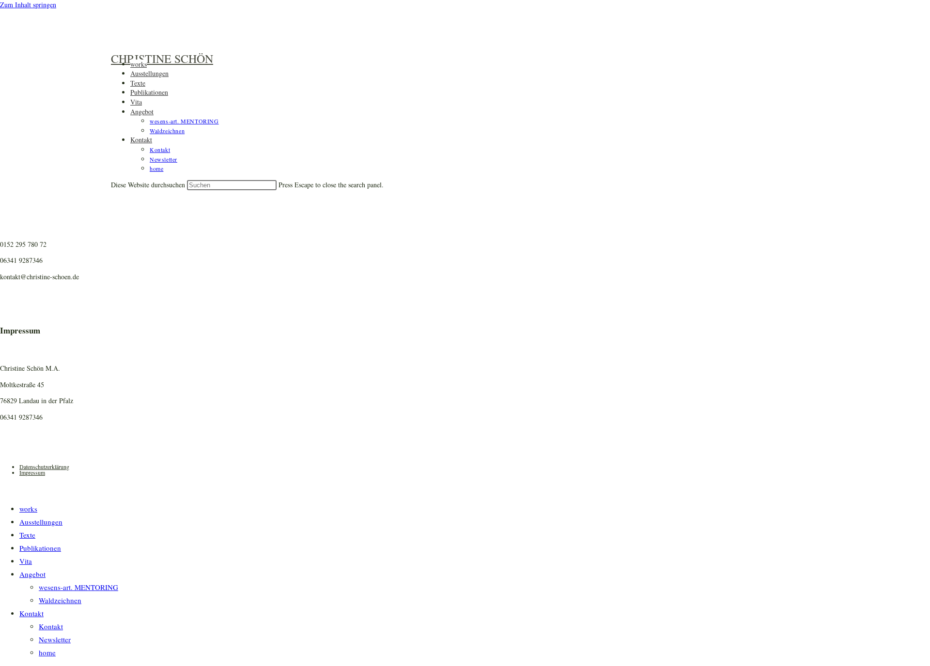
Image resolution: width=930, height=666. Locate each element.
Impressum (32, 472)
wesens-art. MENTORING (78, 587)
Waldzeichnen (60, 600)
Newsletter (55, 639)
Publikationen (40, 548)
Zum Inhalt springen (28, 4)
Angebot (32, 574)
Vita (25, 561)
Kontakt (31, 613)
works (28, 509)
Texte (27, 535)
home (47, 652)
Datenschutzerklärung (44, 466)
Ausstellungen (40, 522)
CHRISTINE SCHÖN (162, 58)
